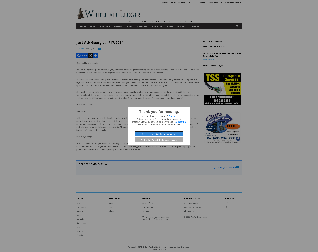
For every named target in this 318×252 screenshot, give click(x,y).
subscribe (181, 121)
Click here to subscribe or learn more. (159, 133)
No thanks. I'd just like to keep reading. (159, 139)
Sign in (172, 116)
